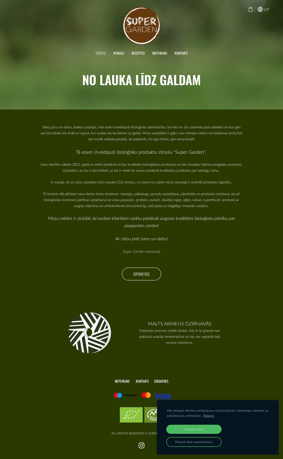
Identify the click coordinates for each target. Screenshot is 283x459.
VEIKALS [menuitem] (118, 53)
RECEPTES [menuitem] (138, 53)
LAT (266, 9)
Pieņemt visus (194, 429)
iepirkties (141, 274)
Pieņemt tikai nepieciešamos (194, 442)
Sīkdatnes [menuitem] (161, 381)
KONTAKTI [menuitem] (181, 53)
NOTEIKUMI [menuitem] (159, 53)
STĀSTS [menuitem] (101, 53)
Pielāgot (208, 415)
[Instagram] (141, 445)
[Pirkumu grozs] (250, 9)
